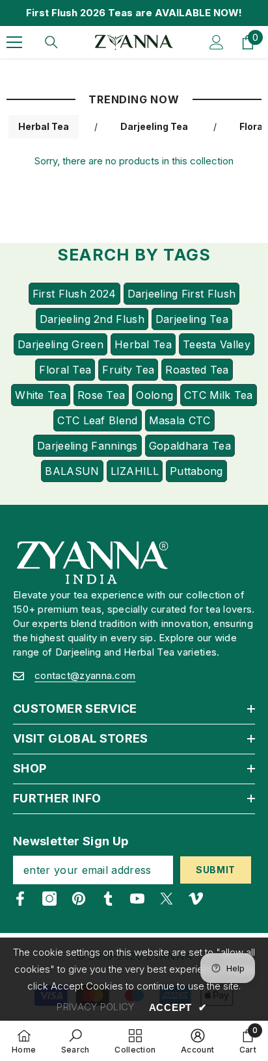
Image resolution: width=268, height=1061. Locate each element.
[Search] (51, 42)
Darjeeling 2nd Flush (92, 319)
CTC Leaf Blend (97, 420)
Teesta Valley (216, 344)
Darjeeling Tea (154, 126)
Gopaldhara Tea (190, 445)
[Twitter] (166, 898)
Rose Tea (101, 395)
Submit (215, 869)
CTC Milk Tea (218, 395)
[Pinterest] (78, 898)
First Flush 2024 (74, 293)
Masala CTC (180, 420)
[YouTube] (137, 898)
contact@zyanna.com (84, 675)
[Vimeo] (195, 898)
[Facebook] (20, 898)
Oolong (154, 395)
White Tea (40, 395)
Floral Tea (65, 369)
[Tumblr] (108, 898)
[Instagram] (49, 898)
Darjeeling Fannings (87, 445)
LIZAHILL (135, 471)
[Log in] (216, 42)
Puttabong (196, 471)
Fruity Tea (128, 369)
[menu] (14, 42)
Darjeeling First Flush (181, 293)
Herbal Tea (43, 126)
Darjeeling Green (60, 344)
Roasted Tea (196, 369)
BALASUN (72, 471)
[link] (75, 1040)
